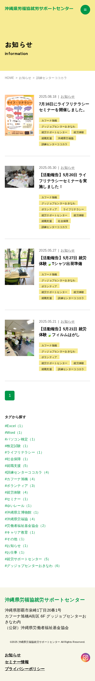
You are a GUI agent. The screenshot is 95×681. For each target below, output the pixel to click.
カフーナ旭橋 (49, 120)
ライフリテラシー (73, 209)
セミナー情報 (17, 662)
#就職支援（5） (17, 466)
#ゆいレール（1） (19, 506)
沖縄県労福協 (66, 138)
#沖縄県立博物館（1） (23, 512)
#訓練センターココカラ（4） (28, 472)
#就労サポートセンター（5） (28, 559)
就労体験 (79, 132)
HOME (9, 78)
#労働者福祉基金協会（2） (26, 526)
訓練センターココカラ (55, 144)
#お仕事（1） (15, 552)
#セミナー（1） (17, 499)
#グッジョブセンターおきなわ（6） (33, 566)
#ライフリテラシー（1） (24, 452)
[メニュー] (85, 9)
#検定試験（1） (17, 446)
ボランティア (49, 209)
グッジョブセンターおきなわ (58, 126)
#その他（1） (15, 539)
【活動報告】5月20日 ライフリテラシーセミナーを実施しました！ (63, 181)
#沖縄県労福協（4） (21, 519)
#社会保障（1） (17, 459)
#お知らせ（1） (17, 546)
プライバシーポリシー (25, 669)
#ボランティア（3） (21, 486)
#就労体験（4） (17, 492)
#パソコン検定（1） (21, 439)
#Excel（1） (15, 426)
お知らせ (25, 78)
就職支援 (47, 138)
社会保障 (63, 221)
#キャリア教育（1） (21, 532)
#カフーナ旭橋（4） (21, 479)
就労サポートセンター (55, 132)
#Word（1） (14, 432)
